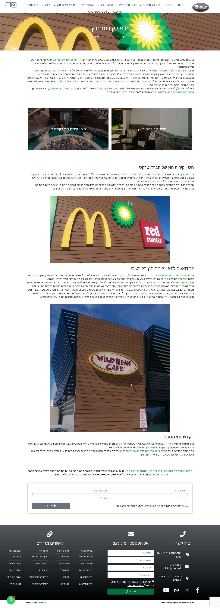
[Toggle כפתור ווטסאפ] (11, 600)
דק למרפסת (64, 563)
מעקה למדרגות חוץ (40, 556)
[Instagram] (187, 590)
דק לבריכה (64, 570)
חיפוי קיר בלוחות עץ (40, 583)
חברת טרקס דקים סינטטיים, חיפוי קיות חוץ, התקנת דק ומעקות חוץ (158, 470)
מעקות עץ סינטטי (14, 576)
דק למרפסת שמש (85, 570)
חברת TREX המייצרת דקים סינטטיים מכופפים (143, 451)
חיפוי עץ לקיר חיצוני (173, 70)
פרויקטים (32, 5)
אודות (169, 5)
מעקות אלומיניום (14, 563)
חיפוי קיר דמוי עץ (41, 563)
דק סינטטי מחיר (86, 576)
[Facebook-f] (8, 4)
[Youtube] (166, 590)
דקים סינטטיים (128, 5)
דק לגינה (65, 556)
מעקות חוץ (87, 5)
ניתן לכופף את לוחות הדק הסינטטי (154, 447)
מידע (48, 5)
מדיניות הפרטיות (125, 505)
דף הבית (120, 36)
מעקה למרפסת (15, 550)
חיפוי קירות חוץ (66, 5)
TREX (179, 5)
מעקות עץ (17, 556)
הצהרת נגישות (86, 550)
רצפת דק (65, 583)
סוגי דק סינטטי (151, 5)
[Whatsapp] (176, 590)
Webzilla (42, 602)
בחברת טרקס (187, 174)
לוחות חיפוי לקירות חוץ (65, 59)
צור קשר (117, 11)
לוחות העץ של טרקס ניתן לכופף (174, 275)
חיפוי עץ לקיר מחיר (184, 282)
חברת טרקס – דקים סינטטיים (64, 88)
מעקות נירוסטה (15, 570)
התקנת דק (107, 5)
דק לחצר (65, 576)
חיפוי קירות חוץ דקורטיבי (111, 88)
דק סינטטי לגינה (85, 583)
